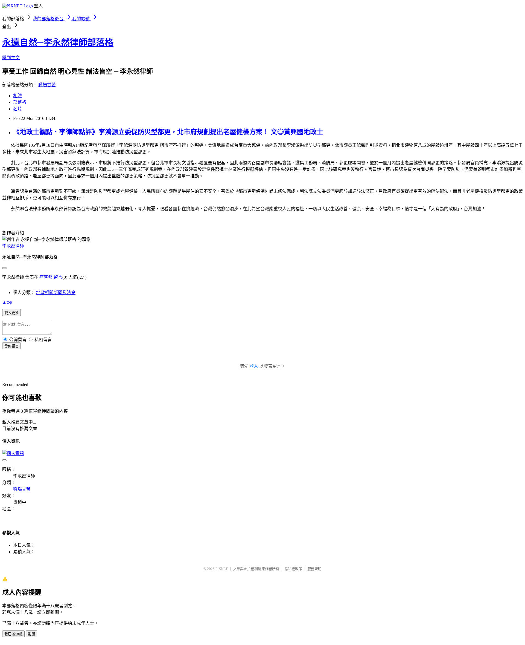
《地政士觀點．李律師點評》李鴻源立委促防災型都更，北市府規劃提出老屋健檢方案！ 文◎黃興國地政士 (168, 132)
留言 (58, 277)
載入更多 (11, 313)
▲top (7, 302)
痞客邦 (45, 277)
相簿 (17, 95)
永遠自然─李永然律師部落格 (57, 42)
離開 (31, 634)
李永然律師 (13, 246)
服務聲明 (314, 569)
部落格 (19, 102)
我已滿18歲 (13, 634)
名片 (17, 108)
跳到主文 (11, 57)
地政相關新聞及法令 (55, 292)
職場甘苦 (47, 84)
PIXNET (221, 569)
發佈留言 (11, 346)
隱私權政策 (293, 569)
